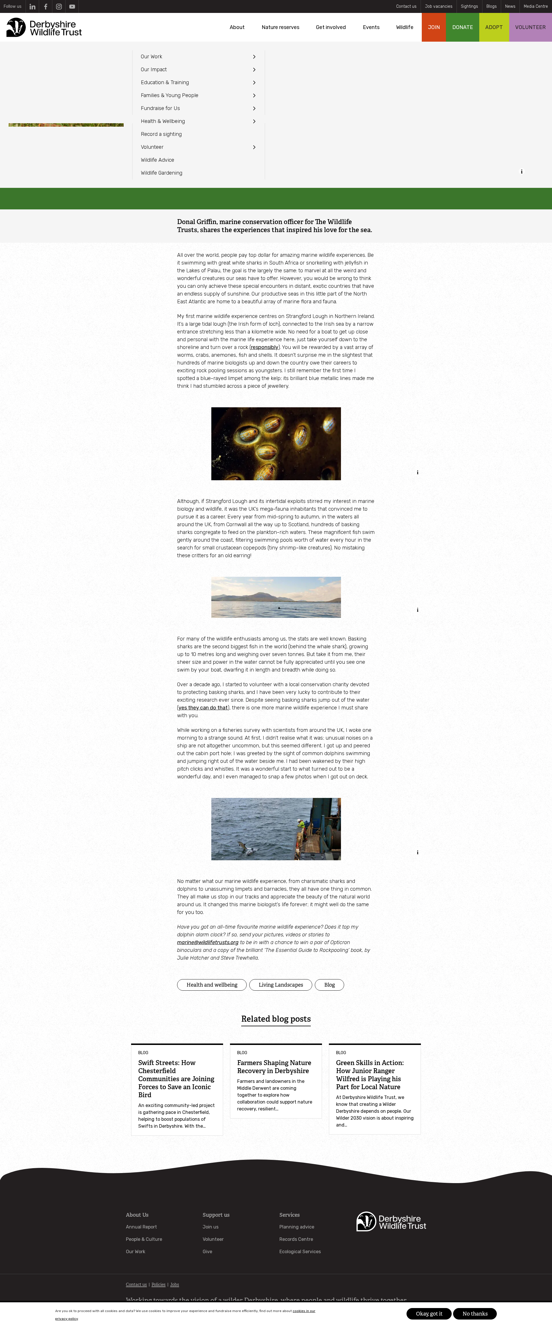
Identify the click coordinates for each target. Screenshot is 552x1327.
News (510, 6)
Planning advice (296, 1227)
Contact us (406, 6)
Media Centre (536, 6)
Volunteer (213, 1239)
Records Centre (296, 1239)
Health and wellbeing (212, 985)
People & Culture (144, 1239)
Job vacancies (439, 6)
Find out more (92, 1319)
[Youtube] (72, 6)
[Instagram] (58, 6)
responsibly (264, 347)
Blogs (491, 6)
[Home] (43, 27)
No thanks (475, 1314)
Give (207, 1251)
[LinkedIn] (32, 6)
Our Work (135, 1251)
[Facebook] (45, 6)
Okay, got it (429, 1314)
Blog (329, 985)
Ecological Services (300, 1251)
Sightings (469, 6)
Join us (210, 1227)
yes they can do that (203, 708)
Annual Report (141, 1227)
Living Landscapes (281, 985)
